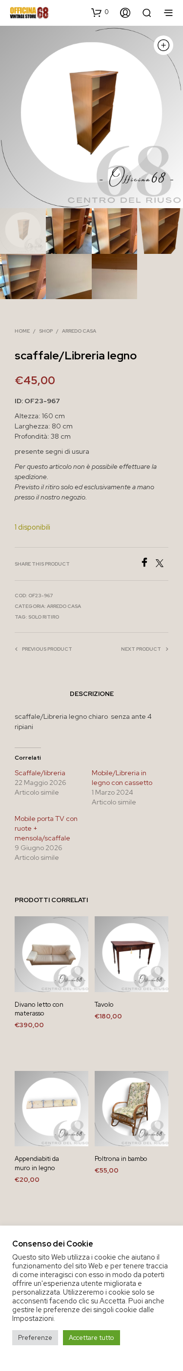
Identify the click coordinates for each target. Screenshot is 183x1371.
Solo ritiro (43, 617)
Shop (46, 331)
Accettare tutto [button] (91, 1338)
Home (22, 331)
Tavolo (104, 1004)
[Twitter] (162, 564)
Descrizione (92, 694)
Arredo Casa (79, 331)
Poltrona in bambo (121, 1159)
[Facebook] (148, 564)
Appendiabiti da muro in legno (37, 1163)
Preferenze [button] (35, 1338)
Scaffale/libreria (40, 772)
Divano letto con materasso (39, 1008)
